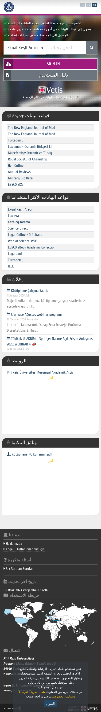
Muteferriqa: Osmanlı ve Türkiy (30, 153)
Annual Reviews (19, 172)
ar (94, 5)
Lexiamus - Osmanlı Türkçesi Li (30, 146)
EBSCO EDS (15, 184)
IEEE (11, 266)
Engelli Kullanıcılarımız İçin (25, 549)
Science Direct (18, 228)
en (88, 5)
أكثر (50, 378)
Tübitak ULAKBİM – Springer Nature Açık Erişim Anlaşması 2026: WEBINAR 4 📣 (50, 349)
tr (83, 5)
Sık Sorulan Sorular (19, 568)
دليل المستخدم (53, 75)
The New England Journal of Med (31, 127)
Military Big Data (20, 178)
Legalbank (15, 253)
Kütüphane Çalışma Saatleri (46, 298)
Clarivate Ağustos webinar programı (44, 322)
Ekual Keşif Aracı (20, 209)
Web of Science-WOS (22, 241)
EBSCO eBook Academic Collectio (31, 247)
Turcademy (15, 140)
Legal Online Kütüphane (25, 234)
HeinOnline (15, 165)
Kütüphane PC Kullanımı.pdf (32, 454)
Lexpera (13, 215)
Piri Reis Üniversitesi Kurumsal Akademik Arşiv (40, 372)
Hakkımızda (13, 543)
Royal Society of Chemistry (27, 159)
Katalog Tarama (19, 222)
